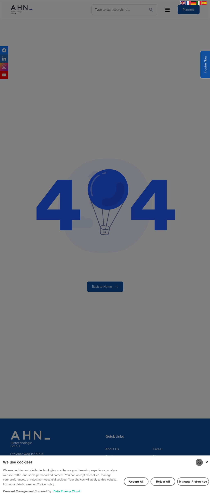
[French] (188, 3)
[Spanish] (204, 3)
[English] (183, 3)
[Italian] (199, 3)
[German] (193, 3)
